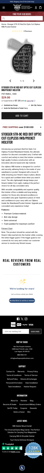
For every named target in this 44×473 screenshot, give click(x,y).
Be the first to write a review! (22, 300)
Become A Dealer (9, 404)
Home (3, 24)
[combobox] (22, 18)
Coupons (23, 408)
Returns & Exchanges (29, 379)
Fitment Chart (6, 228)
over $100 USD (18, 127)
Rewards (33, 408)
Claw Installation (31, 383)
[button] (22, 101)
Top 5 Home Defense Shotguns (22, 440)
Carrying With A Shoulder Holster (22, 436)
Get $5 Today (12, 408)
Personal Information (14, 383)
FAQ (28, 412)
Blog (31, 401)
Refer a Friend (19, 412)
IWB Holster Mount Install (22, 426)
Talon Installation (14, 387)
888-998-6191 (22, 355)
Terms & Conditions (14, 375)
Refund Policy (12, 379)
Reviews (24, 401)
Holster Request (30, 387)
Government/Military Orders (30, 404)
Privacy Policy (32, 371)
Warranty (21, 371)
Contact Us (10, 371)
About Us (14, 401)
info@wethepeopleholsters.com (22, 358)
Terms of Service (31, 375)
